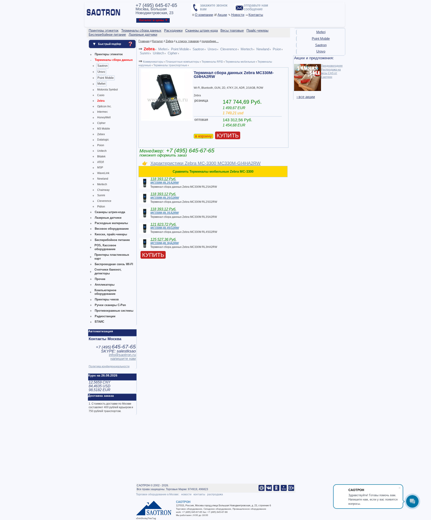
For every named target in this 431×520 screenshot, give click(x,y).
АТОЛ (100, 162)
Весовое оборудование (112, 228)
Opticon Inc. (104, 106)
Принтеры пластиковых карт (112, 256)
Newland (102, 178)
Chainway (103, 190)
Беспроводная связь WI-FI (114, 264)
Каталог (157, 41)
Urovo (101, 71)
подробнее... (210, 41)
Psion (100, 145)
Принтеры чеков (107, 299)
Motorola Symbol (107, 89)
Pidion (101, 206)
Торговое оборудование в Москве (157, 494)
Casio (100, 95)
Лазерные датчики (108, 217)
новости (186, 494)
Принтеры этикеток (109, 54)
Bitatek (101, 156)
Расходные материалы (111, 223)
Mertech (102, 184)
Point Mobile (105, 77)
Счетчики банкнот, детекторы (108, 271)
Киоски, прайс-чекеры (111, 234)
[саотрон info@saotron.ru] (261, 490)
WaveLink (103, 173)
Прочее (100, 279)
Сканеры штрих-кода (110, 212)
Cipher (101, 123)
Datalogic (103, 139)
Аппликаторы (104, 284)
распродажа (215, 494)
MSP (100, 167)
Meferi (101, 83)
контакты (199, 494)
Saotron (102, 65)
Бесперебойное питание (112, 240)
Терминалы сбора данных (114, 60)
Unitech (102, 150)
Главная (144, 41)
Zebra (101, 100)
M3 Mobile (103, 128)
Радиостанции (105, 316)
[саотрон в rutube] (291, 490)
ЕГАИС (99, 321)
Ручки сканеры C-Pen (110, 305)
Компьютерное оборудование (105, 292)
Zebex (101, 134)
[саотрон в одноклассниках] (276, 490)
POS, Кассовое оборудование (105, 247)
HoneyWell (104, 117)
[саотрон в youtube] (283, 490)
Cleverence (104, 201)
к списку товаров (187, 41)
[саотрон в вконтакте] (269, 490)
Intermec (102, 111)
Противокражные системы (114, 310)
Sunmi (101, 195)
